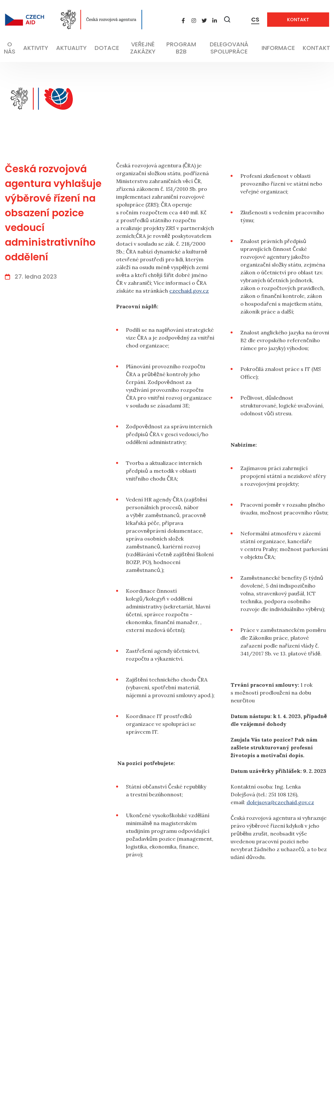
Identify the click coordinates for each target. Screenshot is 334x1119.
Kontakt (298, 19)
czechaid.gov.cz (189, 290)
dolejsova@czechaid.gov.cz (280, 802)
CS (255, 19)
